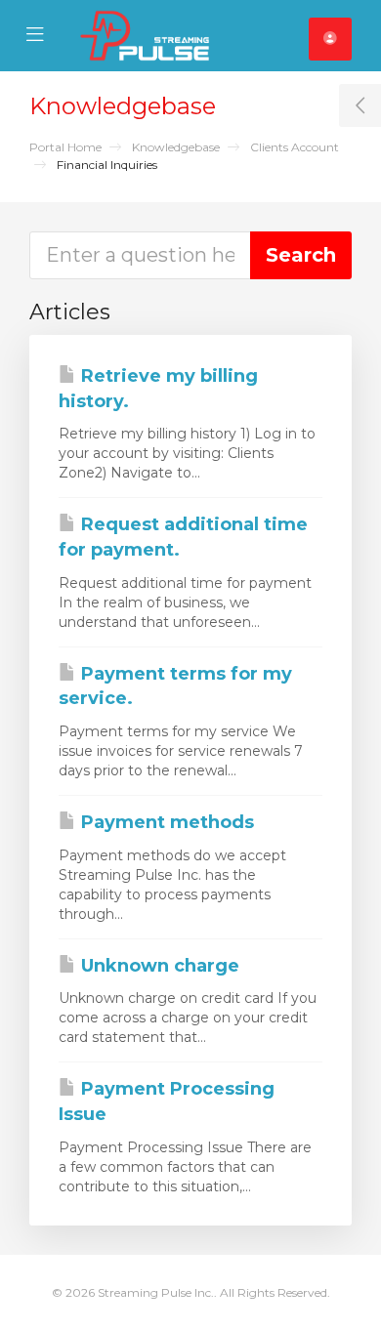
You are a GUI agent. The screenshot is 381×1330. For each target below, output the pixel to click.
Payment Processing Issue (167, 1101)
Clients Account (294, 147)
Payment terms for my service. (175, 686)
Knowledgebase (176, 147)
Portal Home (65, 147)
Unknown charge (157, 966)
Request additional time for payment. (183, 537)
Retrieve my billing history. (158, 388)
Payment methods (165, 822)
